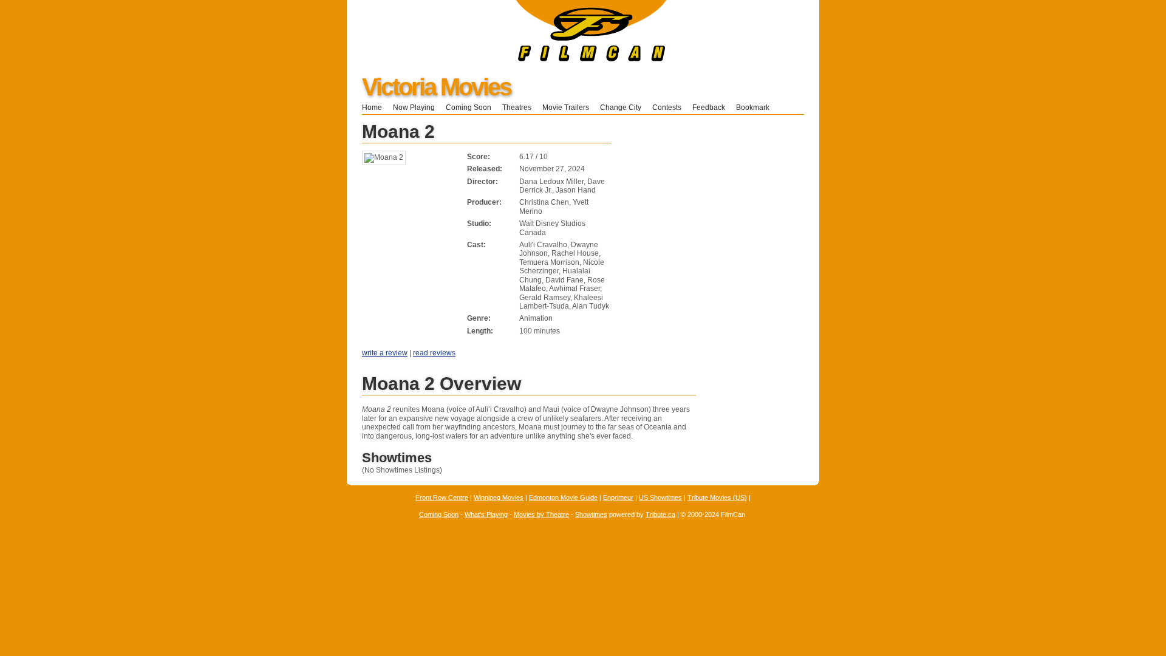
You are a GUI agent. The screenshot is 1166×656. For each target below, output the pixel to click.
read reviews (434, 353)
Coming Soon (468, 107)
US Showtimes (660, 497)
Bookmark (756, 107)
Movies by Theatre (541, 514)
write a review (384, 353)
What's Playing (486, 514)
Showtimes (591, 514)
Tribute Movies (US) (717, 497)
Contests (666, 107)
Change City (620, 107)
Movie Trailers (565, 107)
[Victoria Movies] (507, 59)
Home (372, 107)
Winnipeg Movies (498, 497)
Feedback (708, 107)
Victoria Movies (436, 86)
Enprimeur (618, 497)
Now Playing (414, 107)
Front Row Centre (441, 497)
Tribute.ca (660, 514)
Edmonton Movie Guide (563, 497)
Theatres (516, 107)
